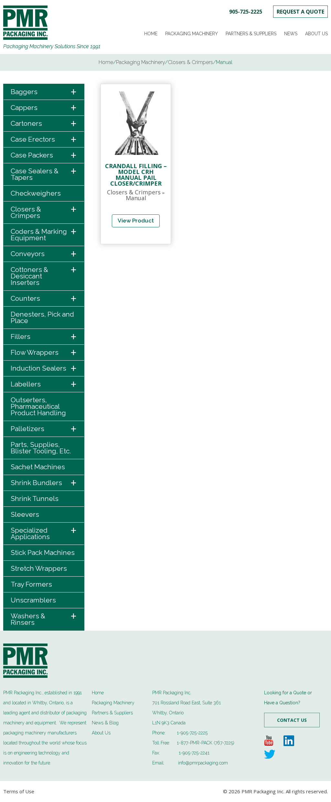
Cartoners (44, 124)
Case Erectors (44, 139)
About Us (316, 33)
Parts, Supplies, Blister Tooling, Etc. (41, 447)
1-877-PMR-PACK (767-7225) (205, 742)
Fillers (44, 337)
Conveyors (44, 254)
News (290, 33)
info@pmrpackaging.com (203, 762)
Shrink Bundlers (44, 483)
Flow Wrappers (44, 353)
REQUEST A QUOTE (300, 11)
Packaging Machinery (191, 33)
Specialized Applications (44, 532)
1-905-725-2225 (192, 732)
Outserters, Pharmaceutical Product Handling (38, 406)
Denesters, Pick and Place (42, 317)
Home (150, 33)
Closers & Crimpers (44, 210)
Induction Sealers (44, 368)
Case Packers (44, 155)
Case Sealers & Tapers (44, 172)
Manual (136, 198)
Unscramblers (33, 600)
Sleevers (25, 514)
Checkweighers (36, 193)
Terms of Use (18, 791)
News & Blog (105, 722)
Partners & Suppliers (251, 33)
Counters (44, 299)
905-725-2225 (245, 11)
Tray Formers (31, 584)
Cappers (44, 108)
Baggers (44, 92)
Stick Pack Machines (43, 552)
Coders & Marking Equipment (44, 233)
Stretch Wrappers (39, 568)
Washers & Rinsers (44, 617)
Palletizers (44, 429)
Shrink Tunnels (35, 498)
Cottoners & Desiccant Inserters (44, 274)
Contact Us (292, 720)
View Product (136, 220)
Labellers (44, 384)
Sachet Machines (38, 467)
